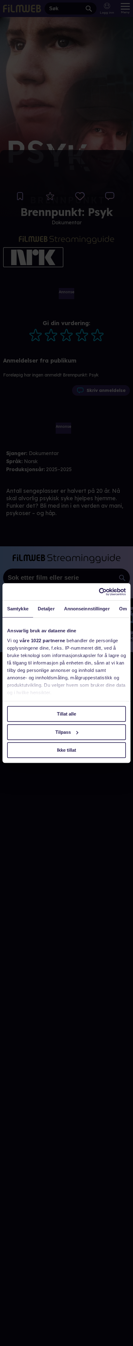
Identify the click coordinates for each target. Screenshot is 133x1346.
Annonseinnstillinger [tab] (87, 608)
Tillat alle (66, 713)
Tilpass (63, 732)
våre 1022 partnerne (42, 640)
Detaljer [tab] (46, 608)
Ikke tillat (66, 750)
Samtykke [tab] (17, 608)
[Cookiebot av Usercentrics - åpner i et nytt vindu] (99, 592)
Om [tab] (123, 608)
